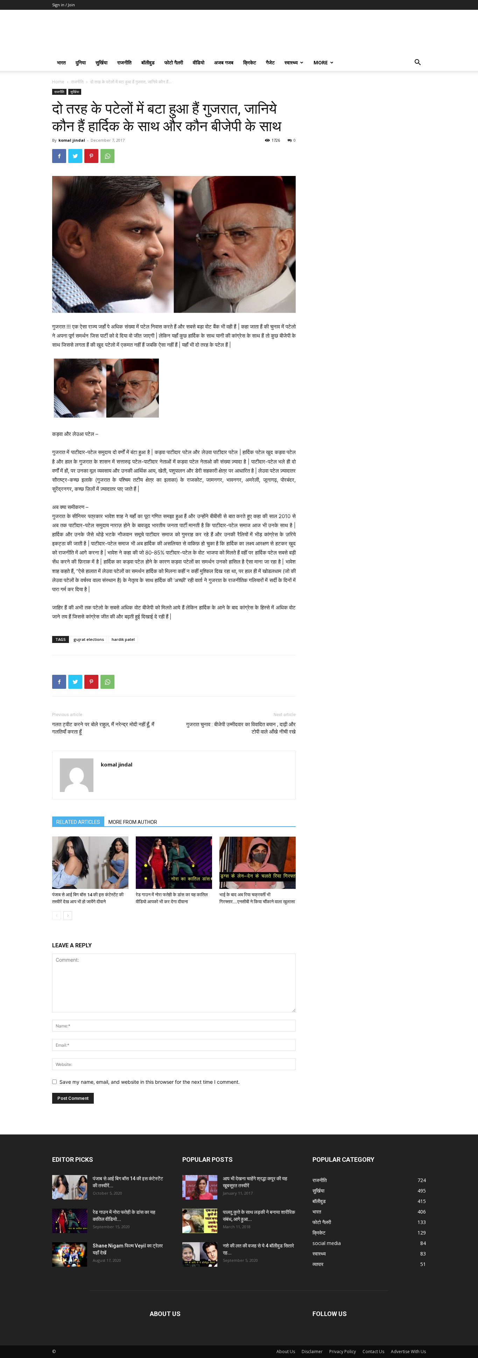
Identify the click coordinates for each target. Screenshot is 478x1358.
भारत (61, 62)
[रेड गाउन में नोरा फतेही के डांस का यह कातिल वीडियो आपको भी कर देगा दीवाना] (174, 862)
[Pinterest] (91, 156)
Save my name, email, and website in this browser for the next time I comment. (149, 1082)
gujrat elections (88, 639)
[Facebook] (59, 156)
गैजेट (270, 62)
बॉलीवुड (148, 62)
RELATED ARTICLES (78, 822)
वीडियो (198, 62)
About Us (285, 1352)
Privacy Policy (342, 1352)
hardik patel (123, 639)
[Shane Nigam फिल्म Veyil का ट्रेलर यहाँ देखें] (69, 1254)
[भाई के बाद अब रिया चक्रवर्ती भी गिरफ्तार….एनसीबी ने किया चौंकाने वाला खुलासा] (257, 862)
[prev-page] (56, 915)
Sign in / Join (63, 4)
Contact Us (373, 1352)
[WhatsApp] (107, 156)
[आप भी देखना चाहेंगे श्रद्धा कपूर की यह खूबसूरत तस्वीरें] (199, 1187)
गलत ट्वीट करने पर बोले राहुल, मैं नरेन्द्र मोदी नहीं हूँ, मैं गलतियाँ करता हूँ (103, 728)
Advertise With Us (408, 1352)
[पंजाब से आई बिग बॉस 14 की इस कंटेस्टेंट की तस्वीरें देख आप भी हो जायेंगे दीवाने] (90, 862)
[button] (417, 63)
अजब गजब (223, 62)
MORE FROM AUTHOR (132, 822)
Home (58, 82)
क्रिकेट (249, 62)
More (321, 62)
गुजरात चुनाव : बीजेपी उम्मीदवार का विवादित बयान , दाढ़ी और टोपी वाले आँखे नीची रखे (241, 728)
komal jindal (71, 140)
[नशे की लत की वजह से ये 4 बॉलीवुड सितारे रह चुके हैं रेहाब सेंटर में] (199, 1254)
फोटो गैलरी (173, 62)
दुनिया (81, 62)
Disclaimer (312, 1352)
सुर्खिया (101, 62)
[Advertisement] (369, 132)
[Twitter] (75, 156)
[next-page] (67, 915)
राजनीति (124, 62)
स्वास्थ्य (291, 62)
